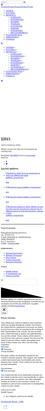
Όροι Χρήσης (11, 258)
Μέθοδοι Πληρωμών (14, 255)
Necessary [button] (5, 347)
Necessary (8, 349)
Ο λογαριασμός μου (13, 274)
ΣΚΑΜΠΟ (14, 155)
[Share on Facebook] (6, 162)
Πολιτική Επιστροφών (14, 253)
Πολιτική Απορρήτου (14, 262)
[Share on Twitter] (7, 164)
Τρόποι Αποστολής (13, 260)
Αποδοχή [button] (10, 306)
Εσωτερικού (30, 155)
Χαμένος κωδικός (12, 276)
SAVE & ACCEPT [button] (8, 390)
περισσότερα (20, 306)
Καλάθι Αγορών (12, 271)
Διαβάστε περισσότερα (14, 178)
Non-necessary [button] (6, 368)
